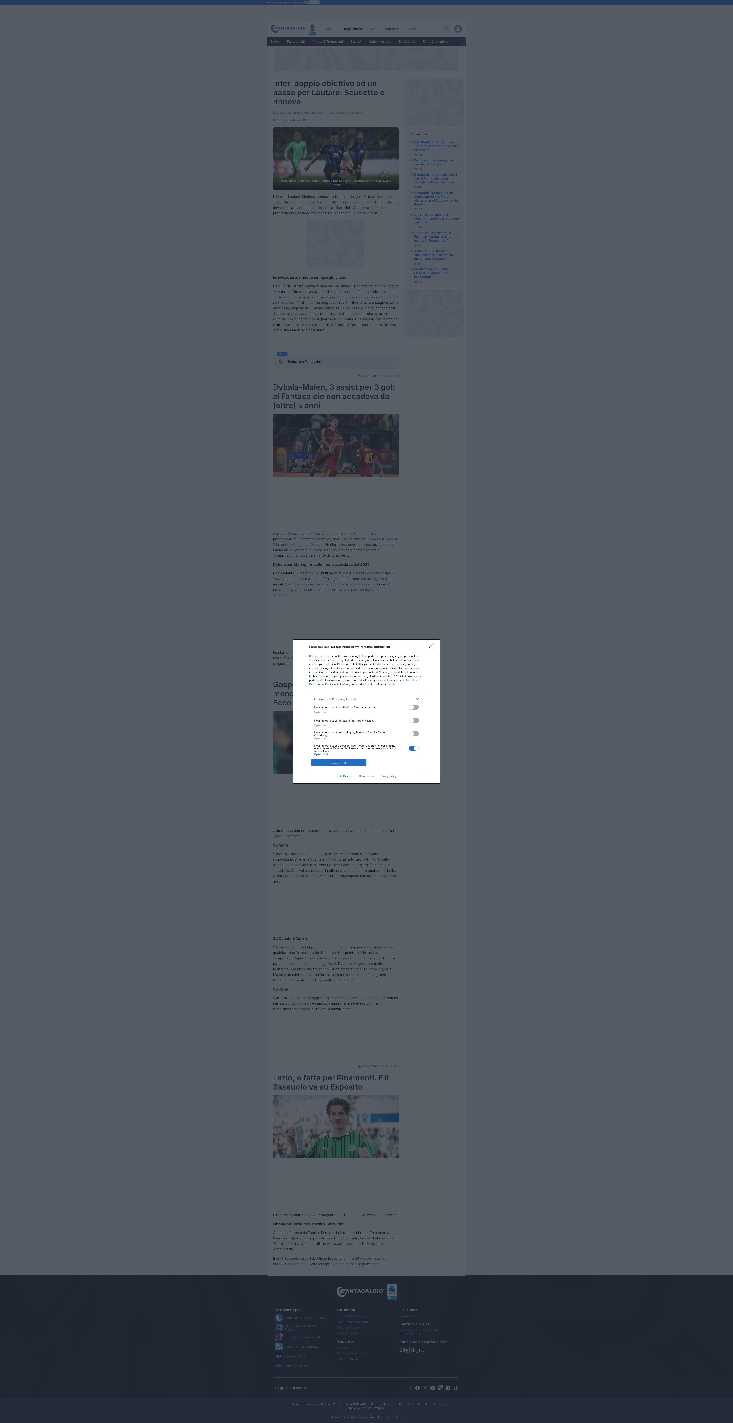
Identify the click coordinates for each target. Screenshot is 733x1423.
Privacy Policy (388, 776)
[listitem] (366, 699)
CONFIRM (339, 762)
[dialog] (366, 711)
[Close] (432, 647)
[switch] (414, 707)
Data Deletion (345, 776)
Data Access (366, 776)
